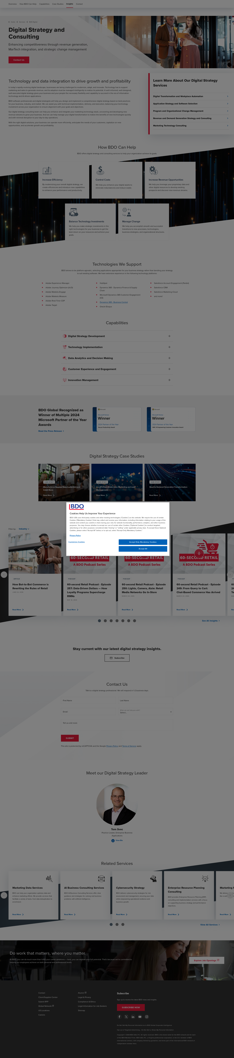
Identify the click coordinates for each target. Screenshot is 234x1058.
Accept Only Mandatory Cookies (142, 542)
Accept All (143, 549)
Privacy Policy (75, 535)
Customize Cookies (76, 542)
